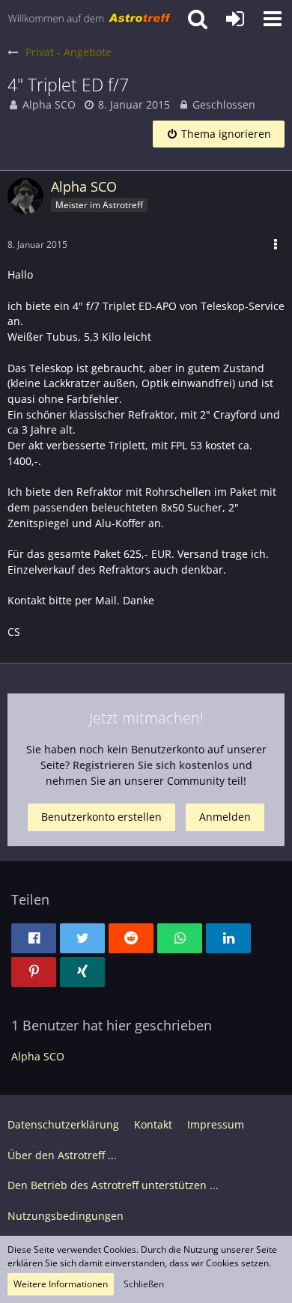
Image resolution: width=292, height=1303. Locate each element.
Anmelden (225, 817)
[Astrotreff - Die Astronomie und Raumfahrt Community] (89, 19)
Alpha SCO (49, 104)
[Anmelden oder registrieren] (235, 19)
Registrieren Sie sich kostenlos (151, 765)
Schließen (144, 1284)
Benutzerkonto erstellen (101, 817)
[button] (273, 19)
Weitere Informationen (60, 1284)
